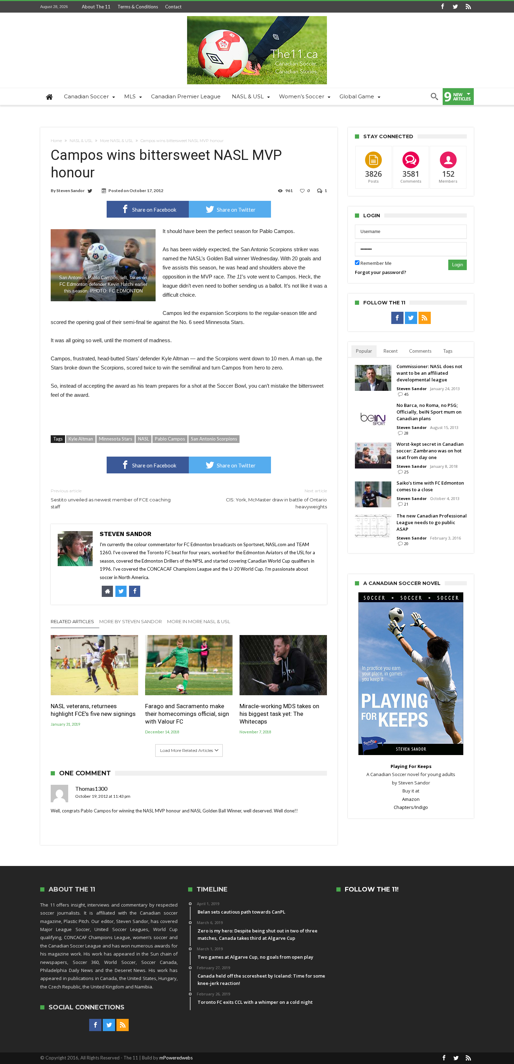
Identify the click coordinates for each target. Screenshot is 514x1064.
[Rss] (468, 7)
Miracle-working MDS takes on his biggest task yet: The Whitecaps (279, 714)
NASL (143, 439)
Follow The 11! (372, 889)
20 (406, 543)
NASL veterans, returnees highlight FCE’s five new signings (93, 710)
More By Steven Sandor (130, 621)
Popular (364, 351)
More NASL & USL (116, 140)
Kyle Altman (81, 439)
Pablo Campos (170, 439)
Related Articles (72, 621)
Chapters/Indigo (411, 807)
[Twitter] (455, 7)
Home (56, 140)
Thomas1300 (91, 788)
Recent (391, 351)
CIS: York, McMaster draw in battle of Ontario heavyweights (276, 498)
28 (406, 433)
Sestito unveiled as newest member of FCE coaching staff (111, 498)
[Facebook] (442, 7)
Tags (447, 351)
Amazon (411, 799)
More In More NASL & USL (198, 621)
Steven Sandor (70, 190)
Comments (420, 351)
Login (457, 264)
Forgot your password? (380, 272)
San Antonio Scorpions (214, 439)
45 (406, 394)
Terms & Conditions (137, 6)
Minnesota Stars (115, 439)
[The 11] (257, 16)
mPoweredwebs (176, 1058)
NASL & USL (81, 140)
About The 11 (96, 6)
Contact (173, 6)
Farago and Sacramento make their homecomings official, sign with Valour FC (187, 714)
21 (406, 504)
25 (406, 471)
